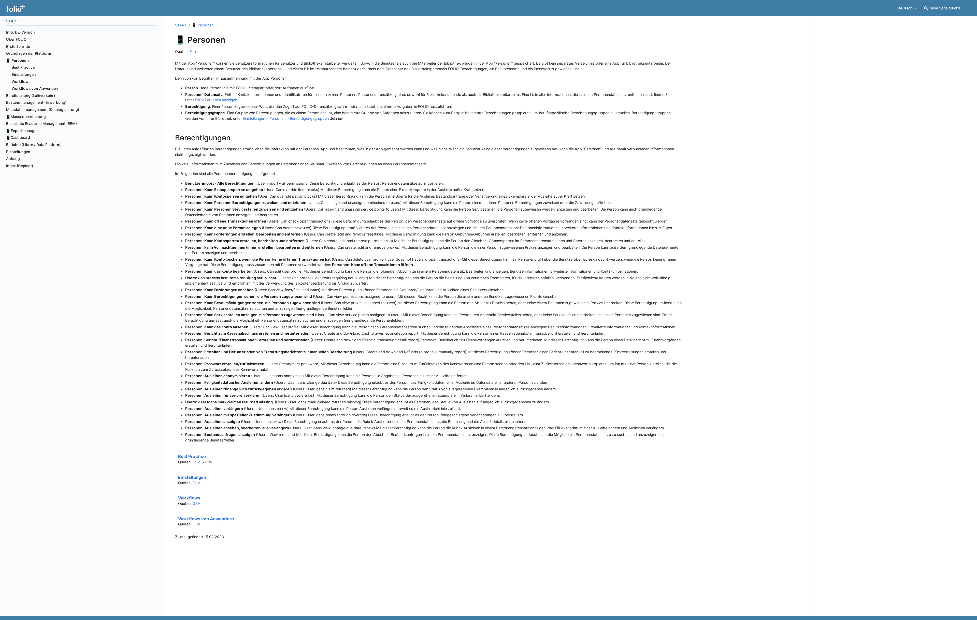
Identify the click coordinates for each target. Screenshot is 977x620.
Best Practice (192, 456)
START (180, 25)
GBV (208, 462)
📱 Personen (202, 25)
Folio (193, 51)
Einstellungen (192, 477)
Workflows (189, 497)
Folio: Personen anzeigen (216, 100)
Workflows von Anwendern (206, 518)
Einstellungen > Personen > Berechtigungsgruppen (286, 118)
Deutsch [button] (905, 8)
